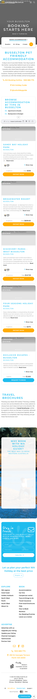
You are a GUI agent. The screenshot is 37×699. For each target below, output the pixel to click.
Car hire (22, 593)
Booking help (25, 696)
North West (5, 598)
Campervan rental (25, 595)
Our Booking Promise (27, 614)
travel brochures (23, 408)
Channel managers (8, 636)
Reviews (22, 611)
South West (5, 603)
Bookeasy (19, 680)
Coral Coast (5, 593)
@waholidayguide (19, 90)
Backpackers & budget (15, 114)
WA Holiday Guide (19, 85)
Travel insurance (25, 601)
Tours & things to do (26, 598)
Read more (10, 160)
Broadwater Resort (16, 199)
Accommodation (25, 590)
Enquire (17, 575)
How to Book (23, 609)
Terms (25, 680)
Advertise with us (7, 628)
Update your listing (8, 633)
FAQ (20, 606)
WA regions (5, 590)
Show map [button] (29, 165)
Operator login (21, 688)
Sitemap (25, 682)
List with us (11, 688)
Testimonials (6, 638)
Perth (3, 601)
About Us (4, 606)
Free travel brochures (27, 603)
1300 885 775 (20, 651)
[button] (18, 40)
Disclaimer (18, 682)
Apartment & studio (14, 111)
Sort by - (7, 121)
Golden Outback (7, 595)
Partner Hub (6, 641)
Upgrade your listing (9, 630)
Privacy (11, 682)
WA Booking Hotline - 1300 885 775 (19, 80)
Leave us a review (25, 617)
